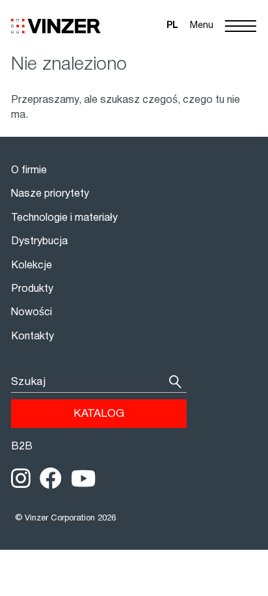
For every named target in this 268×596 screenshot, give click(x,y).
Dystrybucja (39, 241)
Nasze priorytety (50, 194)
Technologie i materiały (64, 218)
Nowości (31, 312)
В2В (22, 446)
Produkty (32, 289)
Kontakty (32, 336)
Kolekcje (31, 265)
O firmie (29, 170)
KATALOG (99, 414)
